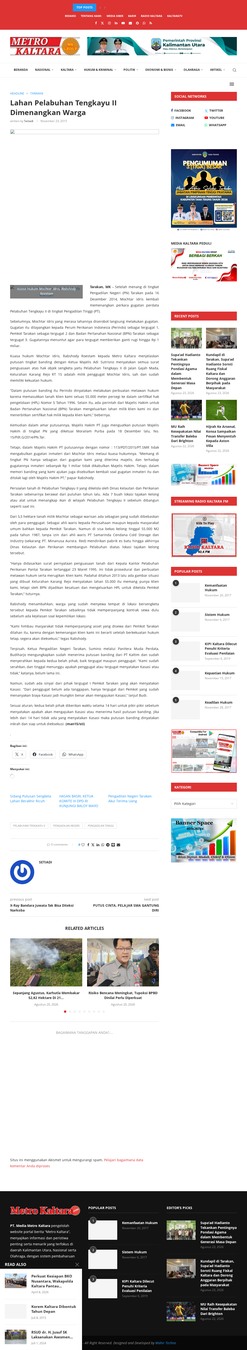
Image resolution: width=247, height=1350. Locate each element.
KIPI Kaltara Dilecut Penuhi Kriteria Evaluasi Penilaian (221, 649)
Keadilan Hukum (219, 702)
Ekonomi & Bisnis (159, 70)
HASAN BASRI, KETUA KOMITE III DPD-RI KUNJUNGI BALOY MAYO (78, 801)
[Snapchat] (137, 23)
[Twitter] (102, 23)
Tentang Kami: (91, 16)
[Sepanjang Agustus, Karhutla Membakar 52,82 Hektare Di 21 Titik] (46, 962)
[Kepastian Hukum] (185, 680)
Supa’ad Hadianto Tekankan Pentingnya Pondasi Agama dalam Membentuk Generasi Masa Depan (185, 371)
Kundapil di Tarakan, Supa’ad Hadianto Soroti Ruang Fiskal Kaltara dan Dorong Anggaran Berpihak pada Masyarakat (220, 371)
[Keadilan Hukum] (185, 709)
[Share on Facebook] (88, 844)
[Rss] (151, 23)
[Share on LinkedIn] (97, 844)
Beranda (21, 70)
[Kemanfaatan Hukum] (185, 592)
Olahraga (192, 70)
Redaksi (70, 16)
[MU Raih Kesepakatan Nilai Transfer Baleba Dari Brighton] (186, 410)
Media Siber (115, 16)
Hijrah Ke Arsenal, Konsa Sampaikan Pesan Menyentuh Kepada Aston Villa (221, 436)
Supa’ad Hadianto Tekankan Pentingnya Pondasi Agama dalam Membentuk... (134, 7)
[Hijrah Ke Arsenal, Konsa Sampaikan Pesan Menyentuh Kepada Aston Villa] (221, 410)
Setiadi (28, 121)
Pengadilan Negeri (66, 825)
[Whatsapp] (144, 23)
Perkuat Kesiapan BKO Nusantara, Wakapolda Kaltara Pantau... (52, 1281)
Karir (132, 16)
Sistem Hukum (217, 614)
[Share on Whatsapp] (102, 844)
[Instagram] (109, 23)
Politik (129, 70)
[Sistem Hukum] (185, 622)
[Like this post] (83, 844)
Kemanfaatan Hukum (216, 587)
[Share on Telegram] (108, 844)
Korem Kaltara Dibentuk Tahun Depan (53, 1309)
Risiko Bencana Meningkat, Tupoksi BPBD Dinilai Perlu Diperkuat (123, 995)
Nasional (42, 70)
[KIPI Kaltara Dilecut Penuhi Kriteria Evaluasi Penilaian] (185, 651)
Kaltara (67, 70)
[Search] (234, 70)
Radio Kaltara (151, 16)
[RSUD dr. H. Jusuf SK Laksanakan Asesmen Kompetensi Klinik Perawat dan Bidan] (16, 1337)
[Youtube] (123, 23)
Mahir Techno (165, 1343)
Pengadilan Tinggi (101, 825)
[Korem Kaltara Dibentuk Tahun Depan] (16, 1311)
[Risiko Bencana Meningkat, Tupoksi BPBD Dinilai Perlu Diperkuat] (123, 962)
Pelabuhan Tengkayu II (29, 825)
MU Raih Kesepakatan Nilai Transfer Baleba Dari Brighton (186, 433)
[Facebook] (96, 23)
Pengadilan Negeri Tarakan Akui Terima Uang (130, 798)
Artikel (216, 70)
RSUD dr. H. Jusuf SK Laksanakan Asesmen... (52, 1334)
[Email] (130, 23)
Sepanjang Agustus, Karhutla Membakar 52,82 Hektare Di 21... (46, 995)
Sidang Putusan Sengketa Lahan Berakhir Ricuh (30, 798)
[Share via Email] (118, 844)
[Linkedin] (116, 23)
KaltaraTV (174, 16)
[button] (100, 7)
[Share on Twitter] (93, 844)
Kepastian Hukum (220, 673)
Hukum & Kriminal (98, 70)
